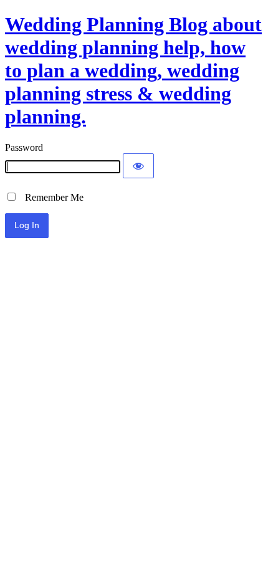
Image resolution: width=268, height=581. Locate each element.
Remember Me (50, 197)
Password (24, 147)
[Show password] (138, 165)
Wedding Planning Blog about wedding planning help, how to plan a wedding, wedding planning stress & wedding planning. (133, 70)
